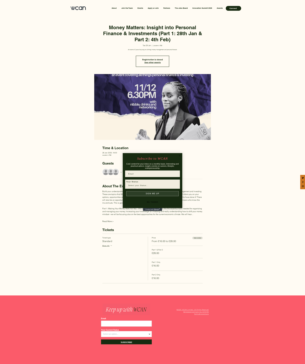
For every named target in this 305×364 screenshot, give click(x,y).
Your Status (132, 182)
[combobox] (151, 185)
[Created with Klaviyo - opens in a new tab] (152, 209)
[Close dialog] (179, 155)
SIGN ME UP (152, 194)
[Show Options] (176, 185)
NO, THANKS (152, 202)
